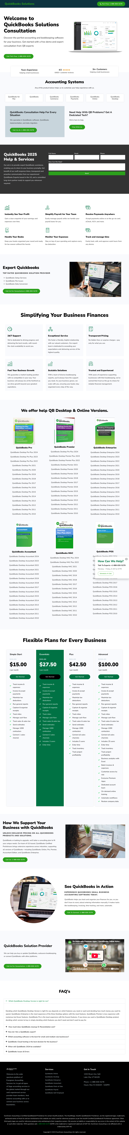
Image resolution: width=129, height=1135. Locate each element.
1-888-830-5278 (43, 1124)
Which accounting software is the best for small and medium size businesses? (38, 1037)
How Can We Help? (55, 162)
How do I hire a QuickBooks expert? (22, 1032)
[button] (64, 1001)
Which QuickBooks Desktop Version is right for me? (28, 1001)
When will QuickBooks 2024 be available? (24, 1046)
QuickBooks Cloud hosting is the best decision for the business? (32, 1042)
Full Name (52, 153)
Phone (102, 153)
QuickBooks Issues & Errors (18, 1051)
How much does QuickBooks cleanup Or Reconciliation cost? (31, 1027)
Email (76, 153)
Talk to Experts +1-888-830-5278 (112, 565)
